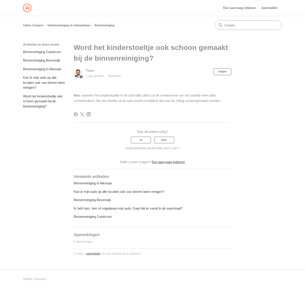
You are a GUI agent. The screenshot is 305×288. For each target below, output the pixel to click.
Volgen (222, 71)
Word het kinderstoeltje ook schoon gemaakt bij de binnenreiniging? (43, 101)
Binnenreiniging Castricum (42, 52)
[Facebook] (76, 114)
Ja (140, 140)
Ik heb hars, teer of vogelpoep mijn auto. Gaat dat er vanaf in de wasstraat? (128, 208)
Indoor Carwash (33, 25)
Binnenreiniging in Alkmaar (42, 69)
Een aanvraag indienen (239, 8)
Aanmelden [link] (269, 8)
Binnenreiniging (104, 25)
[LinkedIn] (89, 114)
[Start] (27, 8)
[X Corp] (82, 114)
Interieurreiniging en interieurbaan (69, 25)
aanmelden (93, 253)
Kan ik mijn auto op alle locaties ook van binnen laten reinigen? (44, 82)
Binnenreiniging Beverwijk (41, 60)
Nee (164, 140)
